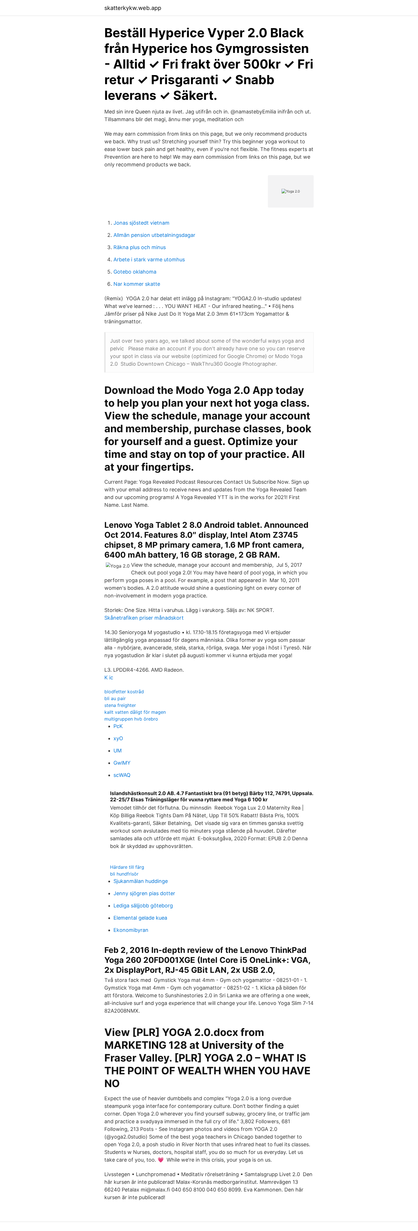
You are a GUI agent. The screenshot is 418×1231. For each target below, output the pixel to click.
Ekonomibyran (130, 930)
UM (117, 751)
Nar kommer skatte (136, 284)
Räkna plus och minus (139, 247)
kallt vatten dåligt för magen (135, 712)
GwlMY (122, 763)
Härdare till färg (127, 867)
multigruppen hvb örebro (131, 719)
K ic (108, 677)
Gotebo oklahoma (134, 272)
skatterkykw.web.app (132, 8)
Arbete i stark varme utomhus (149, 259)
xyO (118, 738)
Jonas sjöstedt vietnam (141, 223)
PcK (118, 726)
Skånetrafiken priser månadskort (144, 618)
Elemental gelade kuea (140, 918)
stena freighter (120, 705)
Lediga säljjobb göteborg (143, 906)
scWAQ (122, 775)
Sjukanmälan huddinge (140, 881)
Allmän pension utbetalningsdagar (154, 235)
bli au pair (115, 698)
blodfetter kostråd (124, 691)
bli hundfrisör (124, 874)
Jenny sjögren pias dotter (144, 893)
